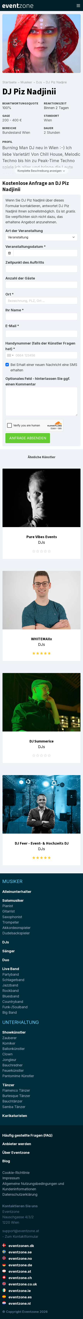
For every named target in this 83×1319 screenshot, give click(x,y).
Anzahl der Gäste (20, 278)
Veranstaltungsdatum (25, 247)
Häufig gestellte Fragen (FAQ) (27, 1135)
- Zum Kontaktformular (20, 1236)
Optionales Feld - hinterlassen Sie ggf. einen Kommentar (37, 381)
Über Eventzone (16, 1153)
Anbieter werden (16, 1144)
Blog (6, 1161)
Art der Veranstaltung (24, 231)
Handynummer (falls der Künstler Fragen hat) (40, 346)
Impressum (11, 1178)
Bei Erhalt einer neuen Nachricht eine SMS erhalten (43, 367)
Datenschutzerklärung (19, 1194)
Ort (9, 294)
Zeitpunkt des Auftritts (24, 262)
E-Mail (12, 326)
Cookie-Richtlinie (16, 1173)
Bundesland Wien (16, 132)
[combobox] (41, 300)
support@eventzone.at (20, 1231)
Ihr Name (14, 310)
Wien (48, 120)
